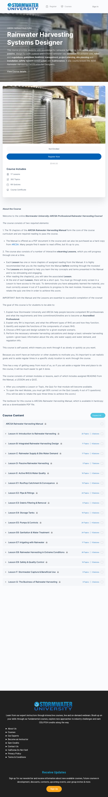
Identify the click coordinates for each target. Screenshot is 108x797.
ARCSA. (16, 244)
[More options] (76, 6)
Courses (11, 732)
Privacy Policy (14, 753)
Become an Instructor (18, 739)
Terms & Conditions (17, 757)
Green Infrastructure (19, 28)
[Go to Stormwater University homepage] (23, 6)
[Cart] (86, 6)
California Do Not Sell (18, 750)
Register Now (54, 156)
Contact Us (13, 746)
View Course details (17, 71)
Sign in (95, 6)
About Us (12, 728)
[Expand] (6, 434)
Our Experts (13, 736)
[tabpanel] (54, 306)
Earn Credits (13, 743)
